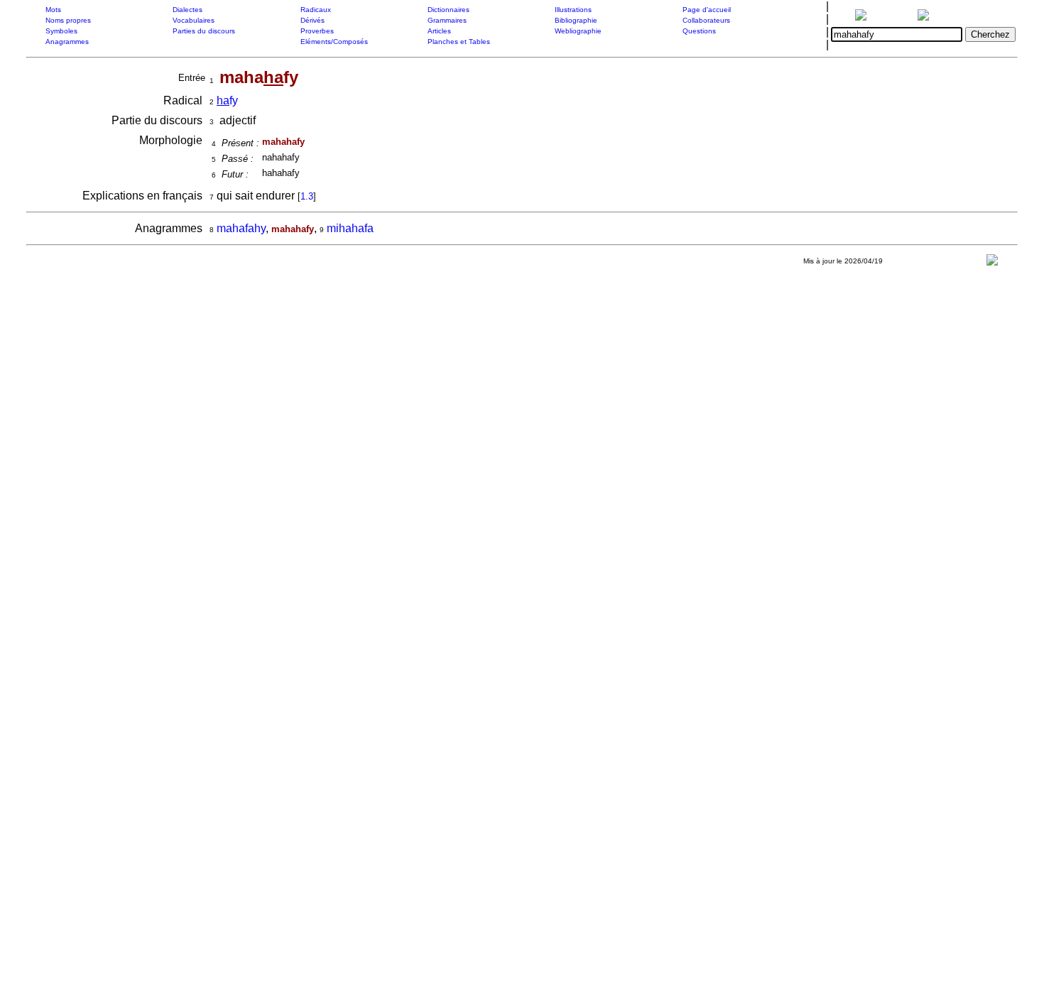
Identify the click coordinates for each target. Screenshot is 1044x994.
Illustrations (573, 9)
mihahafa (350, 228)
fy (227, 100)
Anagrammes (67, 41)
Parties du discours (204, 31)
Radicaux (315, 9)
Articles (439, 31)
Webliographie (578, 31)
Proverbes (317, 31)
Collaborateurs (706, 20)
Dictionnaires (448, 9)
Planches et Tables (459, 41)
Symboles (61, 31)
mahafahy (241, 228)
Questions (699, 31)
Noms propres (68, 20)
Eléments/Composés (334, 41)
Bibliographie (576, 20)
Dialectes (187, 9)
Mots (53, 9)
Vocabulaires (193, 20)
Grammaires (447, 20)
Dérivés (312, 20)
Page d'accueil (707, 9)
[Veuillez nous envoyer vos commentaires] (992, 263)
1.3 (306, 196)
